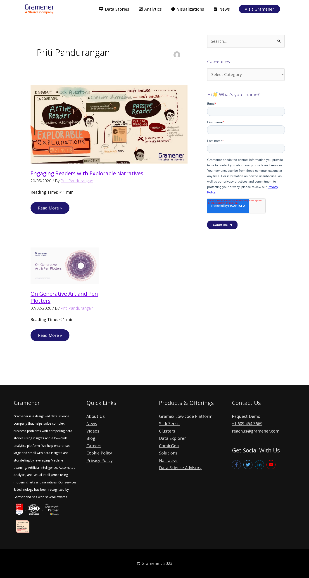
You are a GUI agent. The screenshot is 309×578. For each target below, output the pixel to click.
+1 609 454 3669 (247, 423)
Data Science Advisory (180, 467)
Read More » (50, 209)
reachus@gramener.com (255, 431)
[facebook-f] (237, 464)
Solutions (168, 453)
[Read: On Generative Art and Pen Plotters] (65, 265)
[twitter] (248, 464)
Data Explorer (172, 438)
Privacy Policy (99, 460)
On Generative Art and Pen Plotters (64, 297)
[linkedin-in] (260, 464)
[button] (259, 9)
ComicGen (169, 445)
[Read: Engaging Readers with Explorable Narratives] (109, 123)
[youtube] (271, 464)
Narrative (168, 460)
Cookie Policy (99, 453)
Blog (90, 438)
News (91, 423)
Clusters (167, 431)
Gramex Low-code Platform (185, 416)
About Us (95, 416)
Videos (92, 431)
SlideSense (169, 423)
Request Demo (246, 416)
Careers (93, 445)
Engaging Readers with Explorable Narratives (87, 173)
